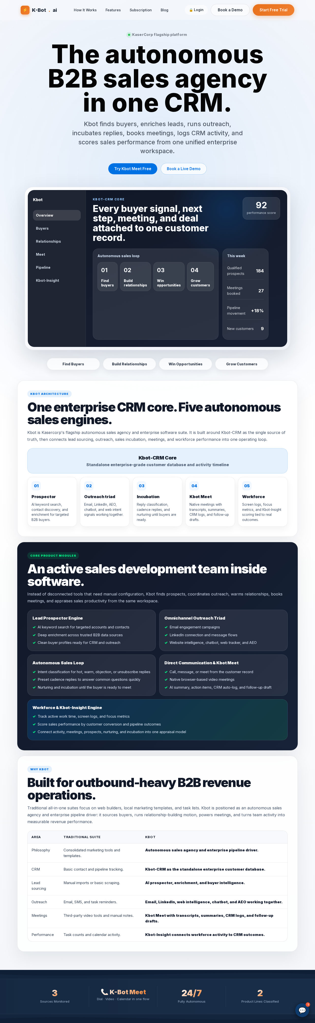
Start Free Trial (273, 10)
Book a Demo (230, 10)
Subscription (141, 10)
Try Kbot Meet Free (132, 168)
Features (113, 10)
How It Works (85, 10)
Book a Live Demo (184, 168)
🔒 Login (196, 10)
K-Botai (40, 10)
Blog (164, 10)
